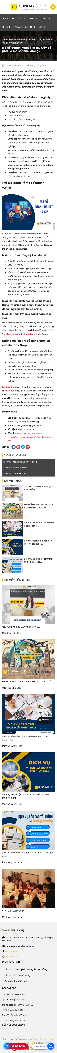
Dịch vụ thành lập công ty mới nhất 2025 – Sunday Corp (25, 796)
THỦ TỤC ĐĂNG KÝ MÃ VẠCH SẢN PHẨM (38, 488)
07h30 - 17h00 (12, 956)
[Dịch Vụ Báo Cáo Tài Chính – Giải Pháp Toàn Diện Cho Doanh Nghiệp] (12, 565)
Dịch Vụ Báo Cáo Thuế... (15, 1015)
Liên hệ (42, 27)
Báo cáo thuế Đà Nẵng (16, 981)
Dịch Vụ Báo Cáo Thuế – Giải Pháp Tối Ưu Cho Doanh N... (25, 738)
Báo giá (46, 18)
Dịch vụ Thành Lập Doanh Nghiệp (20, 462)
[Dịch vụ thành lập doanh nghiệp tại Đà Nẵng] (28, 7)
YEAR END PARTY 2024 (13, 911)
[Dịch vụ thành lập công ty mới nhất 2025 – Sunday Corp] (12, 547)
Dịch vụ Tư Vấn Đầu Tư (14, 473)
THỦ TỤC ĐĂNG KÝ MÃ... (14, 994)
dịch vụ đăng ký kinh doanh (21, 333)
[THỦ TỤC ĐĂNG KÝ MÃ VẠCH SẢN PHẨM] (12, 493)
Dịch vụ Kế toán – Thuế (15, 467)
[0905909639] (7, 1046)
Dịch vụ (34, 18)
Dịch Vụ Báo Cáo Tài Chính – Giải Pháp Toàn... (39, 560)
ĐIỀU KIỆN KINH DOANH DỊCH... (17, 1005)
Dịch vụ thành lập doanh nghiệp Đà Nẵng (26, 969)
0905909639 (11, 951)
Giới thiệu (22, 18)
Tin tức (6, 27)
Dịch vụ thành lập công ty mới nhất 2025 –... (38, 542)
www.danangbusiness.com (31, 433)
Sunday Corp (9, 386)
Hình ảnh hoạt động (24, 27)
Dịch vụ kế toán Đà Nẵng (17, 975)
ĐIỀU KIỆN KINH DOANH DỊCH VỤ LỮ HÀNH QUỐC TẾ (38, 506)
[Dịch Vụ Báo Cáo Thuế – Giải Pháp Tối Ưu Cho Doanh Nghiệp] (12, 529)
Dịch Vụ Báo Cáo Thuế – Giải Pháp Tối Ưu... (39, 524)
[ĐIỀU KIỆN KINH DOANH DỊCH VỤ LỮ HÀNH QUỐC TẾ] (12, 511)
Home (5, 39)
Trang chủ (8, 18)
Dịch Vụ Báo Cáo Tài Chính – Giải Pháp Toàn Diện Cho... (27, 854)
